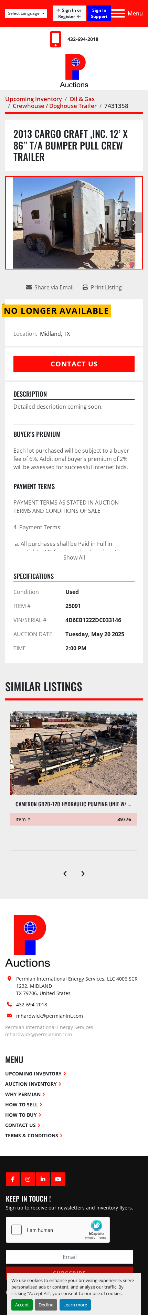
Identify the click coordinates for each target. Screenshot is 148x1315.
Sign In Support (99, 13)
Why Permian (23, 1094)
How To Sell (21, 1104)
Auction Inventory (31, 1084)
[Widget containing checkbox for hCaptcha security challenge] (58, 1230)
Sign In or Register (70, 13)
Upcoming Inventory (33, 1073)
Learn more (75, 1305)
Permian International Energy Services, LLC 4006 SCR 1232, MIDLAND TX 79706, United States (77, 985)
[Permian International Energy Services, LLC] (27, 940)
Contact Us (74, 363)
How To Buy (21, 1115)
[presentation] (65, 872)
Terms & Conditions (31, 1135)
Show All (74, 557)
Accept (22, 1305)
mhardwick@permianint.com (49, 1016)
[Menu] (118, 13)
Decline (46, 1305)
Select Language (24, 13)
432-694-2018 (82, 39)
